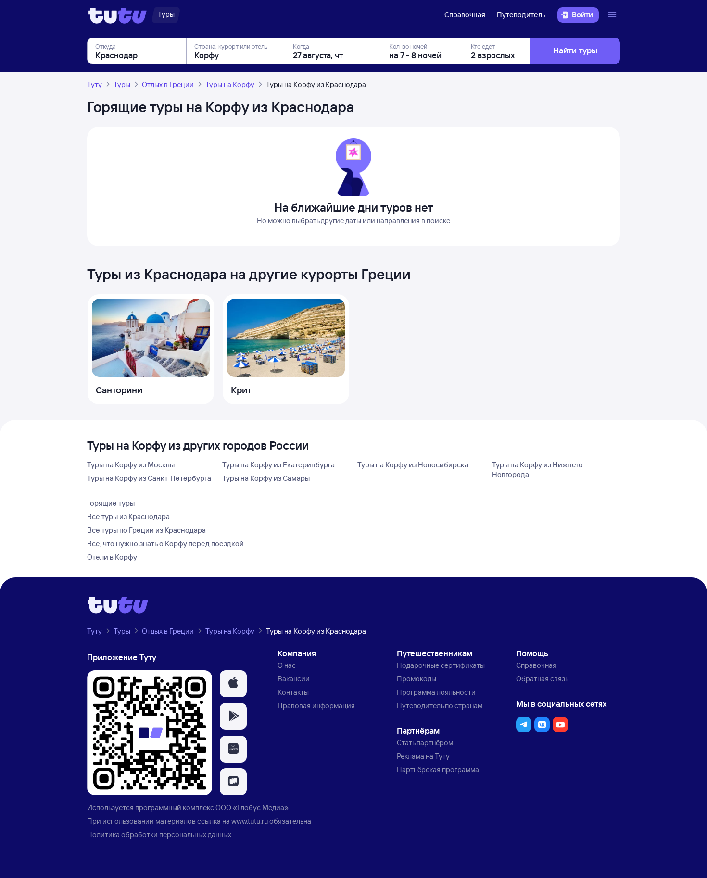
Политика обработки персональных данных (159, 834)
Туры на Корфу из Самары (266, 478)
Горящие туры (111, 503)
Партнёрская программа (438, 769)
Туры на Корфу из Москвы (131, 464)
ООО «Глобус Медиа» (252, 807)
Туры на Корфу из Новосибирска (412, 464)
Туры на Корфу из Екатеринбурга (278, 464)
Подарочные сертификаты (441, 665)
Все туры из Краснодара (128, 516)
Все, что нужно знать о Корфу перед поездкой (165, 543)
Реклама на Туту (423, 756)
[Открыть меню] (613, 15)
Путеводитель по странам (439, 705)
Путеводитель (521, 14)
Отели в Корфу (112, 557)
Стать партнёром (425, 742)
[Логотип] (117, 15)
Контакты (293, 692)
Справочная (464, 14)
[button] (233, 683)
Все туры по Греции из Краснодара (146, 530)
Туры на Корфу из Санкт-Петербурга (149, 478)
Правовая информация (316, 705)
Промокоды (416, 678)
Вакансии (294, 678)
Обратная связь (542, 678)
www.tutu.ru (249, 821)
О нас (287, 665)
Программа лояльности (436, 692)
